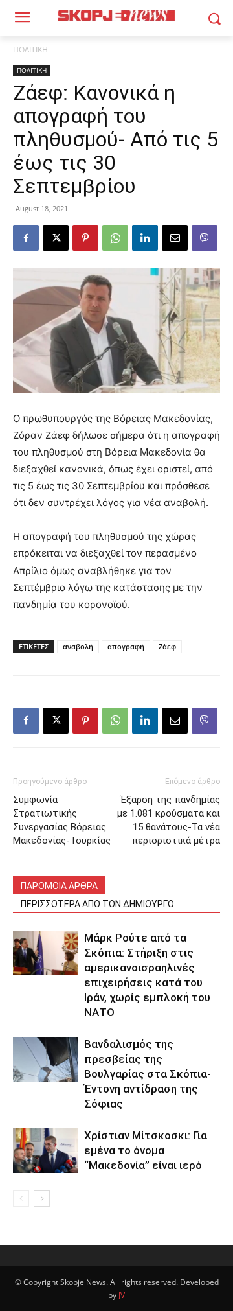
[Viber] (204, 238)
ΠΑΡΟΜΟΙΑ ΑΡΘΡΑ (59, 886)
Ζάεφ (167, 646)
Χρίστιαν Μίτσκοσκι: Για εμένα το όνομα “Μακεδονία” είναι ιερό (145, 1150)
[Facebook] (26, 238)
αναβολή (78, 646)
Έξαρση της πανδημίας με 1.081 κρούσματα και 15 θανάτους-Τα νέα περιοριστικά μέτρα (168, 820)
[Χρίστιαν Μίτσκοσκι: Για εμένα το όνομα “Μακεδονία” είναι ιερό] (45, 1150)
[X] (56, 238)
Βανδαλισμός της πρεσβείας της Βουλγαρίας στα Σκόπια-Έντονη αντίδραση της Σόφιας (147, 1074)
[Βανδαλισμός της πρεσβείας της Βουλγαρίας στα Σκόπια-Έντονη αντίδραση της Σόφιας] (45, 1059)
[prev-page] (21, 1198)
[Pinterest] (85, 238)
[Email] (175, 238)
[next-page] (42, 1198)
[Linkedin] (145, 238)
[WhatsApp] (115, 238)
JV (121, 1295)
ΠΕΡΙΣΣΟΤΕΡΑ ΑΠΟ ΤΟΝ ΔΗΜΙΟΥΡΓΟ (97, 904)
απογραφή (125, 646)
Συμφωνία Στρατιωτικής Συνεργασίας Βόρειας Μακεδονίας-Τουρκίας (62, 820)
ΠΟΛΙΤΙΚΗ (30, 49)
